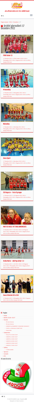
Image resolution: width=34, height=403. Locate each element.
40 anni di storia (10, 324)
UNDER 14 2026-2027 (12, 341)
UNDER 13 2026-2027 (12, 339)
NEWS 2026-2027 (9, 318)
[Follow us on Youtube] (2, 16)
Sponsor (6, 352)
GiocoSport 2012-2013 (19, 161)
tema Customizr (20, 401)
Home (5, 315)
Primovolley (7, 90)
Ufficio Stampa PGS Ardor (13, 233)
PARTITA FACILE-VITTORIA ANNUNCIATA (14, 227)
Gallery (6, 347)
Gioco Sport (7, 158)
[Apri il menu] (31, 15)
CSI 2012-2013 (17, 229)
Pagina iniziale (4, 22)
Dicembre (15, 22)
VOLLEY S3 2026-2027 (12, 334)
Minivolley (6, 124)
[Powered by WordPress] (26, 398)
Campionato (7, 332)
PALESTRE (8, 330)
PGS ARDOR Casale (15, 399)
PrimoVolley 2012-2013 (9, 94)
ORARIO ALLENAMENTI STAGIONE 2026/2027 (17, 326)
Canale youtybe (9, 349)
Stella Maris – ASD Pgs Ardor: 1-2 (13, 261)
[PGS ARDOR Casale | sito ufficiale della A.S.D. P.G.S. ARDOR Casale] (17, 5)
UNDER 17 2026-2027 (12, 345)
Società (6, 320)
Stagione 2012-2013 (21, 60)
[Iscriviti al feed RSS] (3, 16)
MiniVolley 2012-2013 (19, 127)
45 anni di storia (10, 322)
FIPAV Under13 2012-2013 (20, 58)
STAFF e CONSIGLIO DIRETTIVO (14, 328)
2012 (10, 22)
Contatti (6, 354)
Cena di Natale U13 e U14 (11, 295)
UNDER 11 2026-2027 (12, 337)
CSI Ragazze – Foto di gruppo (12, 192)
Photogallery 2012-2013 (9, 60)
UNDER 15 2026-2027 (12, 343)
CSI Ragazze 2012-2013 (19, 195)
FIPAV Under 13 (7, 55)
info (5, 356)
